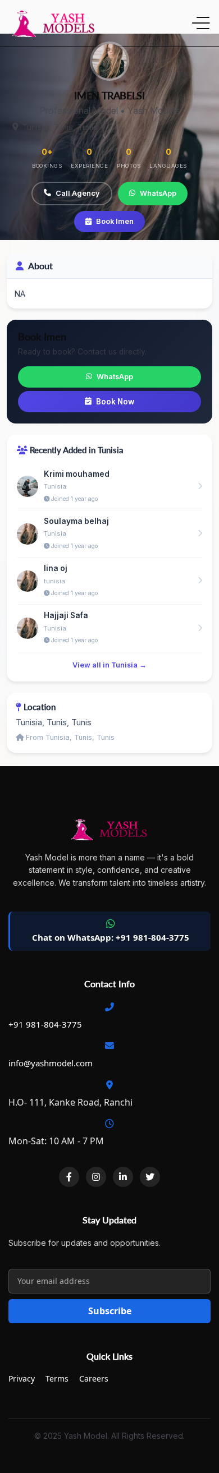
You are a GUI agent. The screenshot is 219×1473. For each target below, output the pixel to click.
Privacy (21, 1378)
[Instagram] (96, 1177)
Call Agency (78, 193)
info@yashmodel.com (50, 1063)
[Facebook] (69, 1177)
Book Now (115, 401)
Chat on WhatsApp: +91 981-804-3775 (110, 937)
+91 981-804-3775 (45, 1024)
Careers (93, 1378)
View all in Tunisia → (109, 665)
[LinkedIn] (123, 1177)
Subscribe (109, 1311)
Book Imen (115, 221)
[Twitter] (150, 1177)
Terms (57, 1378)
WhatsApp (158, 193)
